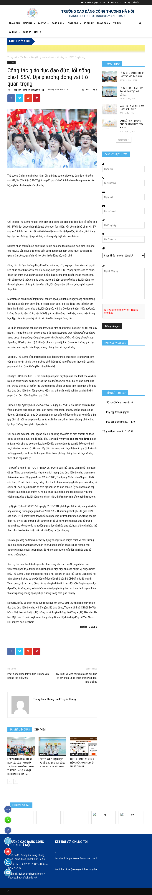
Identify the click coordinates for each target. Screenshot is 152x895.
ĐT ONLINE (89, 23)
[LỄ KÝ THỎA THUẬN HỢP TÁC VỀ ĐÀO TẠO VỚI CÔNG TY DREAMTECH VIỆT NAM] (52, 746)
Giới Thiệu (27, 23)
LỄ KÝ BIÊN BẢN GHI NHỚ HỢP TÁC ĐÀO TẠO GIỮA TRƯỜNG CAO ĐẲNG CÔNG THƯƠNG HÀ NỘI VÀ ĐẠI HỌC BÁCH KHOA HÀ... (20, 766)
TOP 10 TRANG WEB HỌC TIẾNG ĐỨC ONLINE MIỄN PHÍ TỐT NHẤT (82, 763)
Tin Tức (117, 23)
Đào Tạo (42, 23)
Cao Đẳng (12, 754)
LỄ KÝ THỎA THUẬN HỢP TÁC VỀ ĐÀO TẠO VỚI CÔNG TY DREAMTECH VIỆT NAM (52, 763)
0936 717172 (115, 2)
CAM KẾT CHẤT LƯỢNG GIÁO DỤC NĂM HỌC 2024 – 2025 (131, 124)
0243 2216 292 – (31, 864)
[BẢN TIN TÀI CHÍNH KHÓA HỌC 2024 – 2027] (109, 109)
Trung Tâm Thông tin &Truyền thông (27, 90)
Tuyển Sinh (73, 23)
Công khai (57, 23)
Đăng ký (27, 32)
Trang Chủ (14, 23)
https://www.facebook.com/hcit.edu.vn (87, 858)
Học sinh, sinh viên (79, 754)
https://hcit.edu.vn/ (27, 877)
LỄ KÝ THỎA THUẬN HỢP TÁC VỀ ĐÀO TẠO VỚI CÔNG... (131, 91)
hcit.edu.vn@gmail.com (94, 2)
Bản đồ (136, 2)
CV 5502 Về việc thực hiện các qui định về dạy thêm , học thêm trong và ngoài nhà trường (76, 677)
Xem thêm (122, 140)
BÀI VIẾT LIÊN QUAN (20, 729)
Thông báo (102, 23)
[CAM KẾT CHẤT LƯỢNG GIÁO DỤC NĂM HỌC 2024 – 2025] (109, 124)
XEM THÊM (40, 729)
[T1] (103, 817)
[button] (140, 23)
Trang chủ (12, 57)
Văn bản (13, 32)
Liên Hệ (126, 2)
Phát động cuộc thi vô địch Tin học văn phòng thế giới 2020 (28, 676)
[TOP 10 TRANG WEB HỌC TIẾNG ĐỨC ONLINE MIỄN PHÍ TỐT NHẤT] (83, 746)
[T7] (130, 817)
